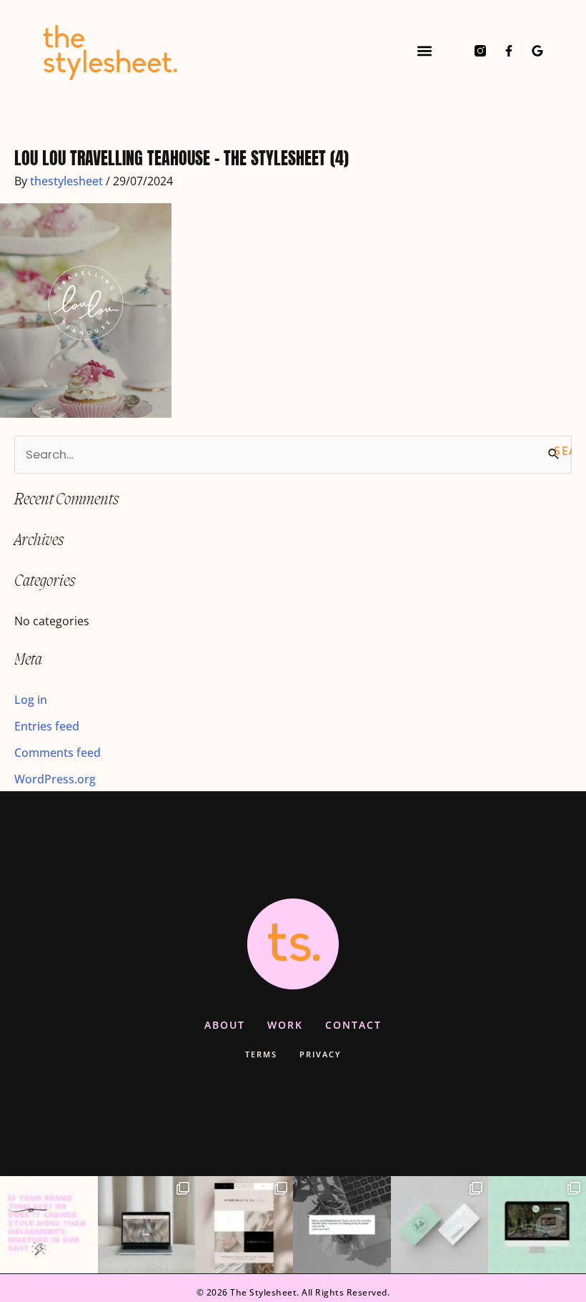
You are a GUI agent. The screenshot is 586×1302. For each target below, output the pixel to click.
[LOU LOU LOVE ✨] (342, 1225)
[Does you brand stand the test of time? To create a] (49, 1225)
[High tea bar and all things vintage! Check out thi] (440, 1225)
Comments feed (57, 752)
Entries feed (46, 726)
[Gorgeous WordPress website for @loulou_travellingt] (537, 1225)
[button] (424, 50)
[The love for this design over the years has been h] (147, 1225)
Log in (30, 699)
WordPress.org (55, 778)
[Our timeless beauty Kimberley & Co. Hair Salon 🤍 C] (244, 1225)
